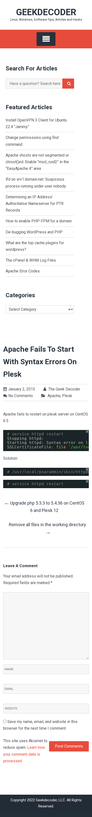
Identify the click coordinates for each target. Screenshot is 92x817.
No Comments (20, 395)
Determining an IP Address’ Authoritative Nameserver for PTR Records (35, 204)
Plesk (67, 395)
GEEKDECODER (46, 12)
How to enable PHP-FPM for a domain (39, 221)
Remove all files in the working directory (48, 528)
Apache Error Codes (23, 271)
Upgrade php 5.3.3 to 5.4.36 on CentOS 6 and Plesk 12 (44, 506)
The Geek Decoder (63, 389)
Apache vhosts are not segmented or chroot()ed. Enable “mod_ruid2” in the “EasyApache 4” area (37, 162)
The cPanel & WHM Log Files (31, 260)
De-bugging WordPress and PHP (34, 232)
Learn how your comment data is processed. (24, 754)
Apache (54, 395)
